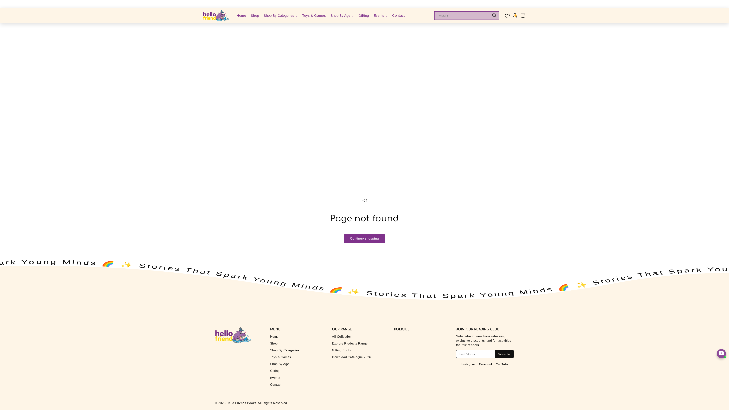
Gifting (363, 15)
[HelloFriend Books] (216, 15)
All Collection (342, 336)
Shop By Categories (284, 350)
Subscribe (504, 354)
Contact (398, 15)
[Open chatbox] (721, 353)
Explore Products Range (350, 343)
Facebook (486, 364)
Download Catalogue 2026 (351, 357)
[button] (523, 15)
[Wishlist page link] (507, 15)
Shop (255, 15)
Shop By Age (279, 364)
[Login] (515, 16)
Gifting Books (342, 350)
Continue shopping (364, 238)
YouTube (502, 364)
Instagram (469, 364)
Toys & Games (314, 15)
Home (241, 15)
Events (275, 377)
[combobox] (464, 15)
